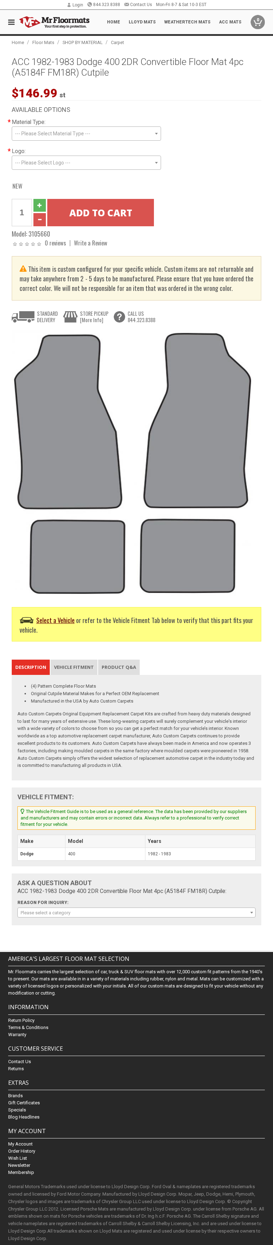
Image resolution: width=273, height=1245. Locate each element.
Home (113, 22)
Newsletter (19, 1165)
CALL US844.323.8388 (141, 317)
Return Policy (21, 1020)
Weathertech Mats (187, 22)
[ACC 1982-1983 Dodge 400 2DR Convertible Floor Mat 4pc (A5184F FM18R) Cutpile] (132, 463)
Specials (17, 1110)
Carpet (117, 42)
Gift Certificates (24, 1102)
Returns (16, 1068)
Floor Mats (43, 42)
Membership (21, 1172)
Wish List (17, 1158)
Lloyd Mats (142, 22)
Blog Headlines (23, 1117)
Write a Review (90, 242)
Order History (21, 1151)
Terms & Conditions (28, 1027)
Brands (15, 1095)
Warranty (17, 1034)
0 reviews (55, 242)
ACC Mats (230, 22)
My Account (20, 1144)
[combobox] (86, 133)
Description (30, 667)
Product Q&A (119, 667)
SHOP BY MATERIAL (83, 42)
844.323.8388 (106, 4)
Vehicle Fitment (74, 667)
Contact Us (141, 4)
